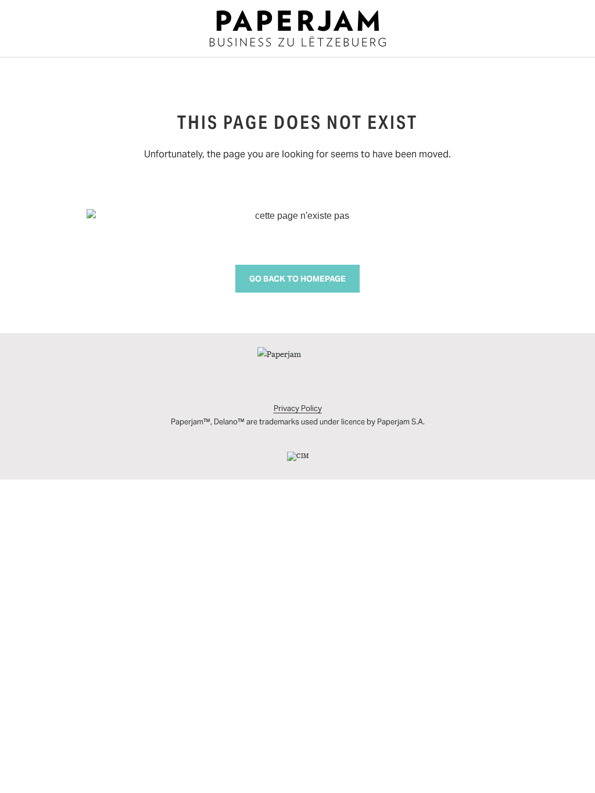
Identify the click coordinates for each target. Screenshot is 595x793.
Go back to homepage (297, 278)
